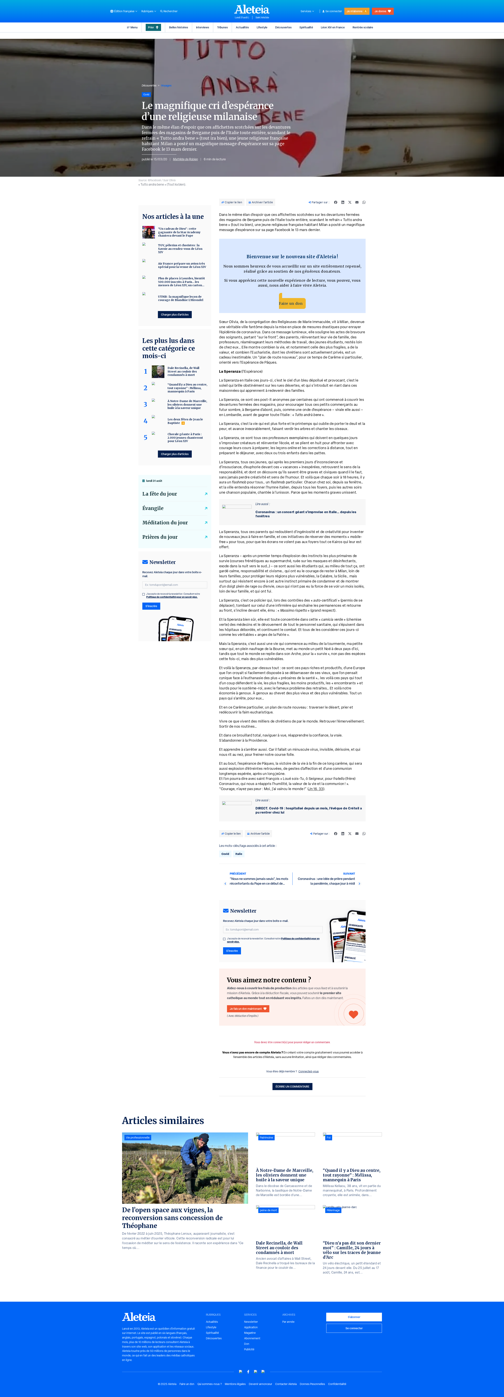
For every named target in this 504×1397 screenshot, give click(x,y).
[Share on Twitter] (349, 202)
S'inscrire (232, 951)
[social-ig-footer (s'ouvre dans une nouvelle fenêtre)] (263, 1372)
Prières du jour (160, 537)
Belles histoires (178, 27)
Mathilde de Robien (185, 159)
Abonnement (252, 1338)
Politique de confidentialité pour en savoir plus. (172, 597)
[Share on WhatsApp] (364, 202)
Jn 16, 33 (316, 789)
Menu (134, 27)
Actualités (242, 27)
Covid (225, 854)
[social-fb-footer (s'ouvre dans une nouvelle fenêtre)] (248, 1372)
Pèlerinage (333, 1210)
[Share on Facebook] (335, 202)
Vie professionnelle (138, 1137)
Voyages (166, 85)
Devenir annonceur (260, 1384)
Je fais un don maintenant (246, 1009)
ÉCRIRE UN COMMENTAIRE (292, 1086)
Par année (288, 1322)
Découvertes (283, 27)
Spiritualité (306, 27)
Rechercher (170, 11)
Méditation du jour (165, 523)
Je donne (380, 11)
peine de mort (268, 1210)
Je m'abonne (354, 11)
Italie (238, 854)
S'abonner (354, 1317)
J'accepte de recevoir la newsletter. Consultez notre (273, 940)
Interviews (202, 27)
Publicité (249, 1349)
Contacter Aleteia (286, 1384)
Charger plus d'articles (175, 314)
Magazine (250, 1333)
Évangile (152, 508)
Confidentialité (337, 1384)
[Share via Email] (357, 202)
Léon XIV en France (333, 27)
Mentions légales (235, 1384)
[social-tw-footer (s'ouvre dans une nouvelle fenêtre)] (256, 1372)
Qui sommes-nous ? (209, 1384)
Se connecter (333, 11)
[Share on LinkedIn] (342, 202)
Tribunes (222, 27)
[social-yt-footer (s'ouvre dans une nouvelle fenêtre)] (241, 1372)
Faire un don (291, 303)
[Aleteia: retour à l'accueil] (252, 9)
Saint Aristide (262, 17)
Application (251, 1327)
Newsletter (251, 1322)
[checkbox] (224, 939)
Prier (151, 27)
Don (246, 1344)
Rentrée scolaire (363, 27)
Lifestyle (262, 27)
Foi (329, 1137)
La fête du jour (159, 494)
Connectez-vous (308, 1071)
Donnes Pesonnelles (312, 1384)
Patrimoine (266, 1137)
